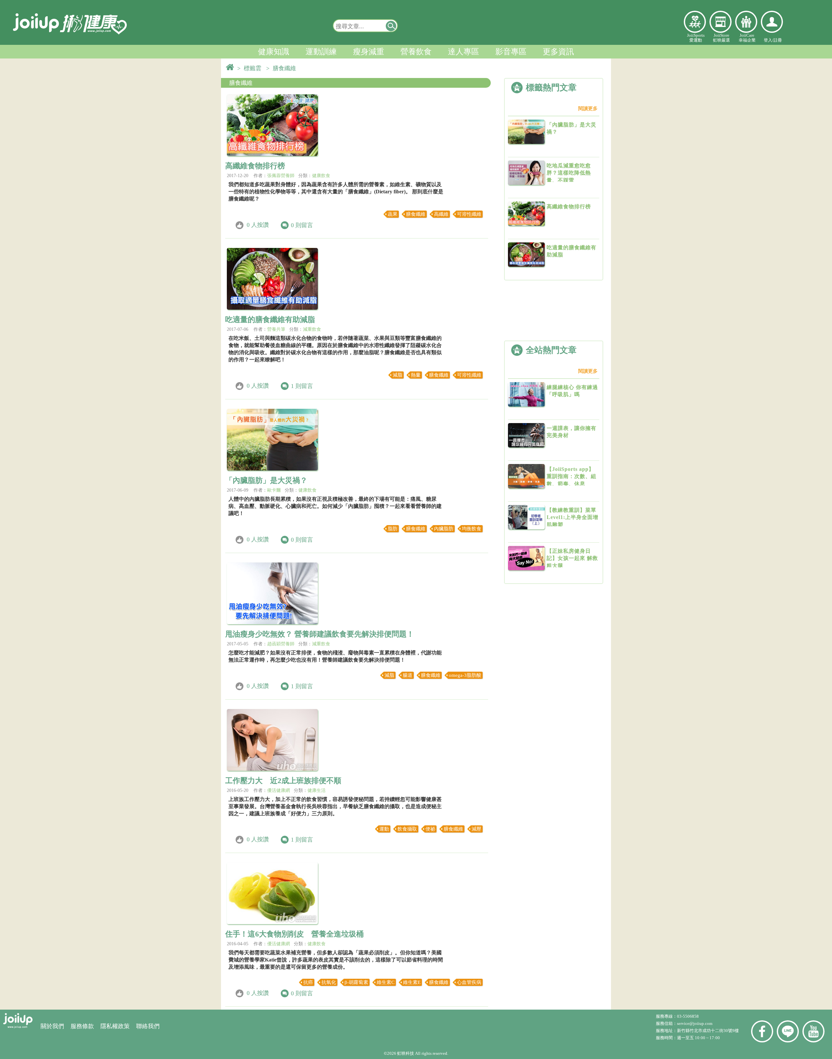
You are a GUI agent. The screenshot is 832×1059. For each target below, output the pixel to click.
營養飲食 (416, 51)
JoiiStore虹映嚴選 (721, 38)
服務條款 (82, 1026)
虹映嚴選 (720, 22)
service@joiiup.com (695, 1023)
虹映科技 (405, 1053)
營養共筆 (276, 329)
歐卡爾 (274, 490)
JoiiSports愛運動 (696, 38)
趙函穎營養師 (280, 643)
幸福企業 (746, 22)
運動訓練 (321, 51)
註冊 (778, 40)
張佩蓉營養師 (280, 175)
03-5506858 (688, 1016)
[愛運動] (695, 22)
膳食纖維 (241, 83)
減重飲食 (312, 329)
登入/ (769, 40)
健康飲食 (321, 175)
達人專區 (463, 51)
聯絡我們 (148, 1026)
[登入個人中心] (772, 22)
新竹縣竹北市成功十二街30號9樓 (708, 1030)
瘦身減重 (368, 51)
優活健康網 (278, 790)
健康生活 (316, 790)
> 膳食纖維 (282, 68)
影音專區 (510, 51)
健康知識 (273, 51)
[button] (391, 25)
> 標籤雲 (251, 68)
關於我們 (52, 1026)
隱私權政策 (115, 1026)
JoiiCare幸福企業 (747, 38)
